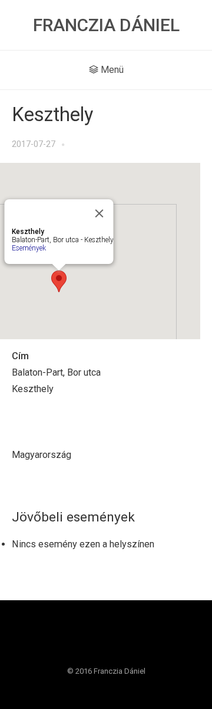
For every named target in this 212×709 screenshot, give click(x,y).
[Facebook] (94, 640)
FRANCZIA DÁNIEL (106, 25)
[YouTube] (117, 640)
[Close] (99, 213)
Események (29, 248)
